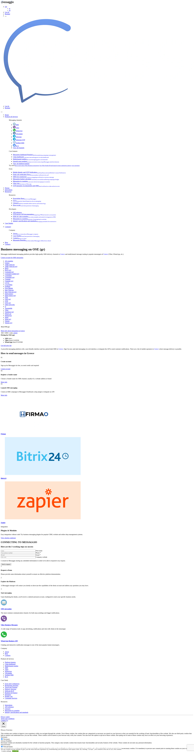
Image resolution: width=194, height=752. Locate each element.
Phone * (38, 553)
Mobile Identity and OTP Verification (39, 172)
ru (9, 8)
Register (7, 14)
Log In (7, 12)
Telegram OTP (20, 140)
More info (4, 382)
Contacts (19, 238)
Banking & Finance (11, 693)
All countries (9, 261)
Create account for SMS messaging (12, 257)
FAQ (27, 201)
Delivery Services (10, 689)
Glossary (29, 203)
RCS (17, 146)
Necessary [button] (4, 737)
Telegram (19, 137)
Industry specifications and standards (34, 221)
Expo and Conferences (12, 684)
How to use (26, 205)
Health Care (9, 696)
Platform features (10, 662)
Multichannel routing (30, 159)
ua (9, 10)
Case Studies (9, 223)
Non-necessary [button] (5, 744)
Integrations (8, 190)
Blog (6, 242)
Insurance (8, 694)
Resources (8, 191)
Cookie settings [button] (6, 751)
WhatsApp (19, 131)
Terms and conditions (7, 718)
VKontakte (19, 134)
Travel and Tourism (11, 687)
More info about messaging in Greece (13, 331)
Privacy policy (5, 717)
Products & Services (11, 117)
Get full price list (6, 345)
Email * (38, 555)
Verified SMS (20, 143)
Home (7, 115)
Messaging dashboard (34, 154)
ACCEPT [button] (15, 751)
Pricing (7, 188)
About (25, 233)
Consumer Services (11, 698)
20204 (15, 333)
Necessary (6, 739)
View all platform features (21, 163)
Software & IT (9, 691)
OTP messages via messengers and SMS (36, 186)
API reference (17, 212)
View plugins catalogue (8, 538)
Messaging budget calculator (36, 179)
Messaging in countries (31, 181)
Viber (17, 128)
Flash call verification (31, 174)
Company (8, 227)
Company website (41, 557)
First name (39, 551)
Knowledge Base (24, 198)
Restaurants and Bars (11, 685)
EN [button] (6, 7)
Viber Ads (22, 183)
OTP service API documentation (34, 214)
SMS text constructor (33, 177)
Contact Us (4, 720)
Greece (62, 254)
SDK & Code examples (34, 216)
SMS (17, 125)
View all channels (18, 148)
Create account (5, 369)
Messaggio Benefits (32, 240)
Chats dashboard (31, 157)
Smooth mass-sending (36, 161)
